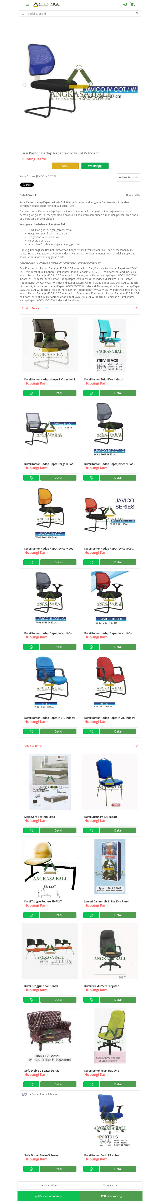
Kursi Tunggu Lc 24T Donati (41, 986)
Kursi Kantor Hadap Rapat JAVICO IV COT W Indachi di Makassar (71, 286)
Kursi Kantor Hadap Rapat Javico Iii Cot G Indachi (49, 635)
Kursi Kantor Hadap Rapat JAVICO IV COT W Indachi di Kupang (76, 280)
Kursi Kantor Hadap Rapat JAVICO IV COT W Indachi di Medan (97, 290)
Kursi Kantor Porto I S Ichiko (101, 1155)
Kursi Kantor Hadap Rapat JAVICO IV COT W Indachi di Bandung (92, 272)
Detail (58, 393)
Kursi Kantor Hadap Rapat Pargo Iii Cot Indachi (48, 465)
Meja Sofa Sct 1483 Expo (39, 817)
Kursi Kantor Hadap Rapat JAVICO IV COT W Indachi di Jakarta (80, 279)
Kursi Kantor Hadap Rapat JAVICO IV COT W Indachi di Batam (78, 273)
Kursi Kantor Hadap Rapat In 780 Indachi (109, 718)
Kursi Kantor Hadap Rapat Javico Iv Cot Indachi (48, 550)
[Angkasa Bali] (46, 4)
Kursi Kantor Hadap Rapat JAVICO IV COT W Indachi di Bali (59, 268)
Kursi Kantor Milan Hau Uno (101, 1070)
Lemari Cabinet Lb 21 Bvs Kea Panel (106, 901)
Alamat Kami (110, 1185)
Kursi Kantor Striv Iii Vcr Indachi (103, 379)
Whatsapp (95, 166)
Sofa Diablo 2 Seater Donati (41, 1070)
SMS (65, 166)
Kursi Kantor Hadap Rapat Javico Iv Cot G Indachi (109, 465)
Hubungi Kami (50, 1185)
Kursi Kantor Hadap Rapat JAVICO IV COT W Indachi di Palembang (80, 291)
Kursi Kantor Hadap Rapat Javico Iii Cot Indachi (108, 635)
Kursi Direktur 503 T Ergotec (101, 986)
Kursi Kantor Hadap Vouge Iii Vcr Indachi (49, 379)
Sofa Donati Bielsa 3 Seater (41, 1155)
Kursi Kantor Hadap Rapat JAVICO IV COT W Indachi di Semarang (81, 297)
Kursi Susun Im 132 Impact (100, 817)
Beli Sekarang (113, 1196)
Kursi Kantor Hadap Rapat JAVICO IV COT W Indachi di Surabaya (77, 298)
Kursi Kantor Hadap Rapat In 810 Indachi (49, 718)
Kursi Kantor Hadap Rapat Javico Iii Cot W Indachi (110, 550)
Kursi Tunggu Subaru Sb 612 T (43, 901)
